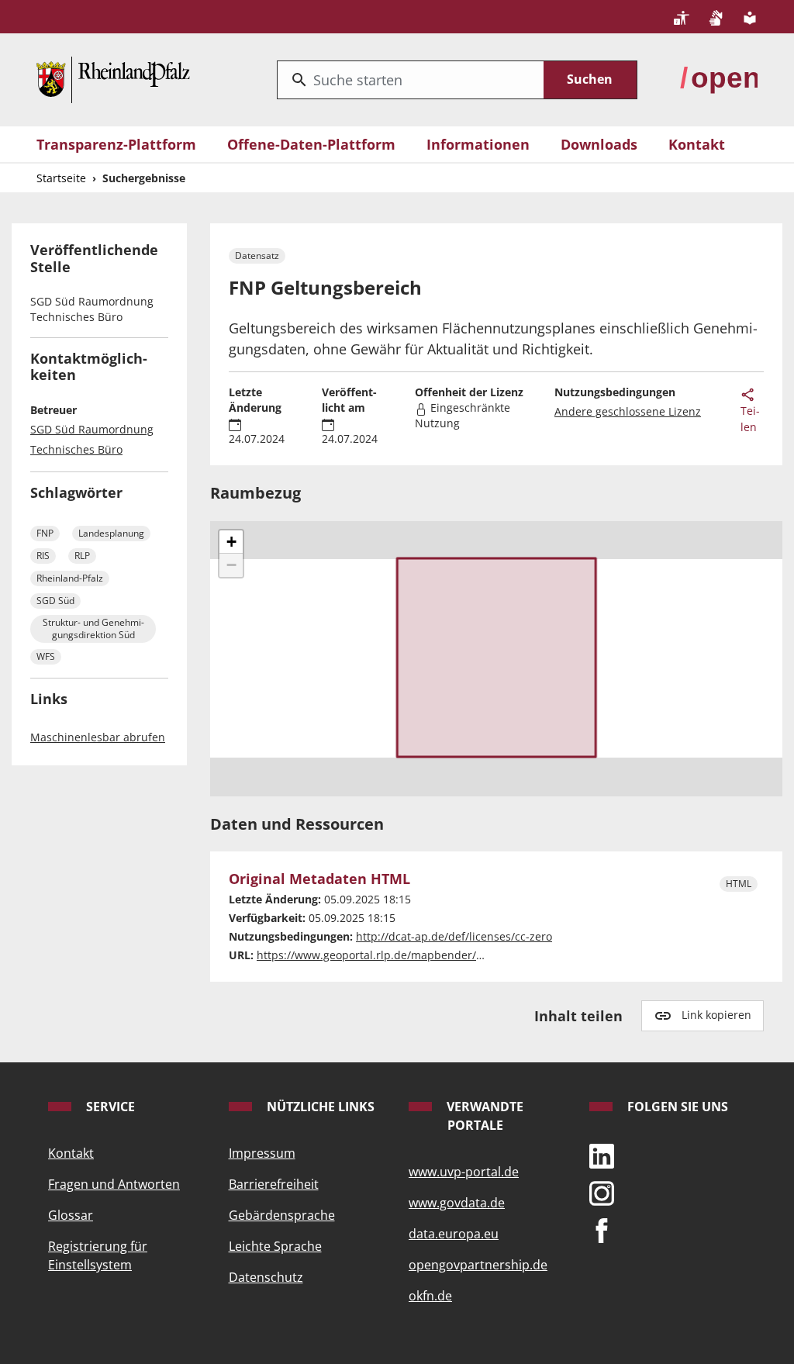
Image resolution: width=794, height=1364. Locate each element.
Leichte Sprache (275, 1246)
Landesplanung (111, 533)
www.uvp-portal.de (464, 1171)
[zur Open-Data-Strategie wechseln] (719, 77)
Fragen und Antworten (114, 1184)
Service (109, 1106)
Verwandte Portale (483, 1116)
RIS (43, 555)
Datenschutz (266, 1277)
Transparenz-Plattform (116, 144)
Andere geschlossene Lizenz (627, 411)
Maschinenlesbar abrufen (97, 737)
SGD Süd (55, 600)
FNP (45, 533)
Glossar (70, 1215)
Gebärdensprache (282, 1215)
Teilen (750, 418)
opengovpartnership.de (478, 1264)
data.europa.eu (454, 1233)
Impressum (262, 1153)
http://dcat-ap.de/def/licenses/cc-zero (454, 936)
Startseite (61, 178)
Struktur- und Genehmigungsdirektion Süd (93, 628)
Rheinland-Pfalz (69, 578)
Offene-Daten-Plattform (311, 144)
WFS (45, 656)
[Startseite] (113, 77)
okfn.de (430, 1295)
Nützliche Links (319, 1106)
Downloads (599, 144)
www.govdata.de (457, 1202)
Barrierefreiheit (274, 1184)
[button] (231, 542)
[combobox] (411, 79)
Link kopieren (716, 1014)
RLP (82, 555)
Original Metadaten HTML (319, 879)
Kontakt (696, 144)
